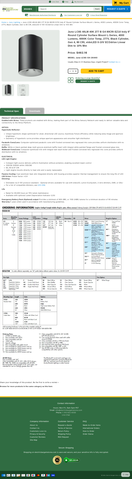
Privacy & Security (37, 434)
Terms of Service (65, 428)
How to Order (88, 431)
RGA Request (63, 437)
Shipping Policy (64, 434)
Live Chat (66, 415)
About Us (34, 425)
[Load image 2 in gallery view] (23, 90)
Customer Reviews (37, 437)
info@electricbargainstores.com (68, 410)
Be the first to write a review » (46, 382)
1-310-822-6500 (69, 412)
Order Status (88, 434)
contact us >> (114, 62)
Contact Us (34, 428)
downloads (34, 111)
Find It (97, 9)
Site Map (33, 440)
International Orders (91, 428)
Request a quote (88, 81)
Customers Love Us (38, 431)
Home (4, 22)
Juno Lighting (15, 22)
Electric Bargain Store (112, 475)
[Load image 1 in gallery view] (8, 90)
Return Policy (63, 431)
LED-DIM (41, 185)
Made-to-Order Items (92, 425)
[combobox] (69, 9)
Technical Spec (11, 111)
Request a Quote (65, 425)
